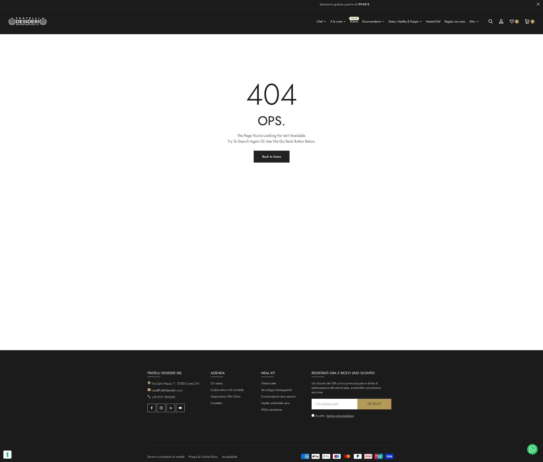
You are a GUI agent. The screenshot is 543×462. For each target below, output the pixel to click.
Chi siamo (217, 383)
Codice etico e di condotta (227, 390)
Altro (472, 21)
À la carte (336, 21)
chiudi (4, 4)
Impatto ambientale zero (275, 403)
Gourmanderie (371, 21)
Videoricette (268, 383)
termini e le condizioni (340, 416)
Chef (320, 21)
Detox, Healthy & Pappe (403, 21)
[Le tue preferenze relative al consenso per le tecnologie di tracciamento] (7, 455)
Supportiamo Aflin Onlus (226, 396)
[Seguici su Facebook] (151, 408)
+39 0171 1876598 (163, 397)
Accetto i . (335, 416)
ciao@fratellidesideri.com (167, 390)
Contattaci (217, 403)
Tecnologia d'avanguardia (276, 390)
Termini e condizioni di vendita (165, 457)
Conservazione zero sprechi (278, 396)
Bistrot (354, 21)
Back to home (271, 156)
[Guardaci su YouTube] (180, 408)
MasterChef (433, 21)
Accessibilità (229, 457)
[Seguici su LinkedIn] (171, 408)
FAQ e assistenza (271, 409)
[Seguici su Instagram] (161, 408)
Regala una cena (455, 21)
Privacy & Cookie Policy (203, 457)
